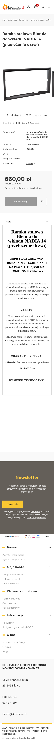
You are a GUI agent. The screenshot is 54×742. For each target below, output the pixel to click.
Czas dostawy (9, 603)
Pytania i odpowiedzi (13, 559)
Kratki (29, 163)
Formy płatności (11, 598)
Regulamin (35, 512)
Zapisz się (12, 504)
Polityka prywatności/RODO (17, 627)
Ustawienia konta (11, 579)
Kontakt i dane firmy (13, 642)
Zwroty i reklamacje (13, 555)
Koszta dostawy (11, 607)
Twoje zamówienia (12, 574)
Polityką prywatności (36, 518)
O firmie (6, 647)
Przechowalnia (10, 583)
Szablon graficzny (18, 738)
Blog (5, 651)
